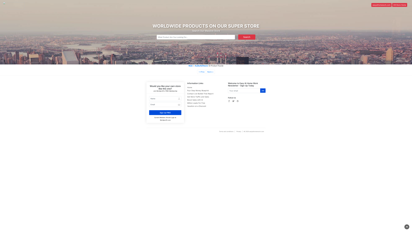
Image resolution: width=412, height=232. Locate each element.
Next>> (210, 72)
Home (189, 87)
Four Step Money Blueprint (198, 90)
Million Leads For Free (196, 103)
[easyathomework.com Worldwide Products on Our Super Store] (14, 6)
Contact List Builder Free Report (200, 94)
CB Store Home (399, 5)
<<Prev (202, 72)
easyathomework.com (381, 5)
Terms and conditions (226, 131)
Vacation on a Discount (196, 106)
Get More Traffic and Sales (198, 97)
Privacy (238, 131)
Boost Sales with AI (195, 100)
